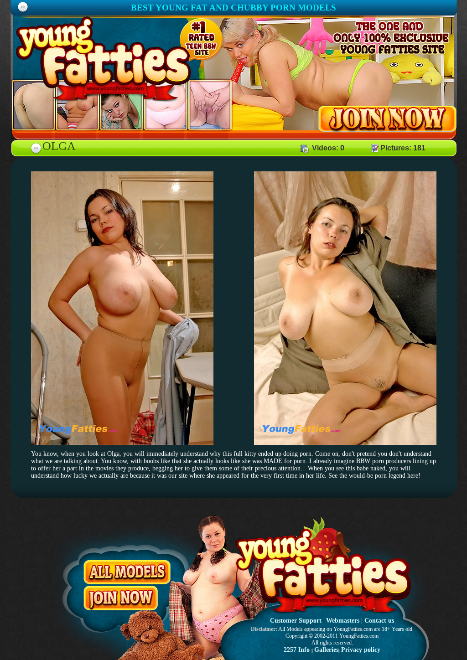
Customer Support (296, 620)
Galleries (326, 649)
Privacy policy (360, 649)
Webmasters (342, 620)
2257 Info (297, 649)
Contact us (379, 620)
